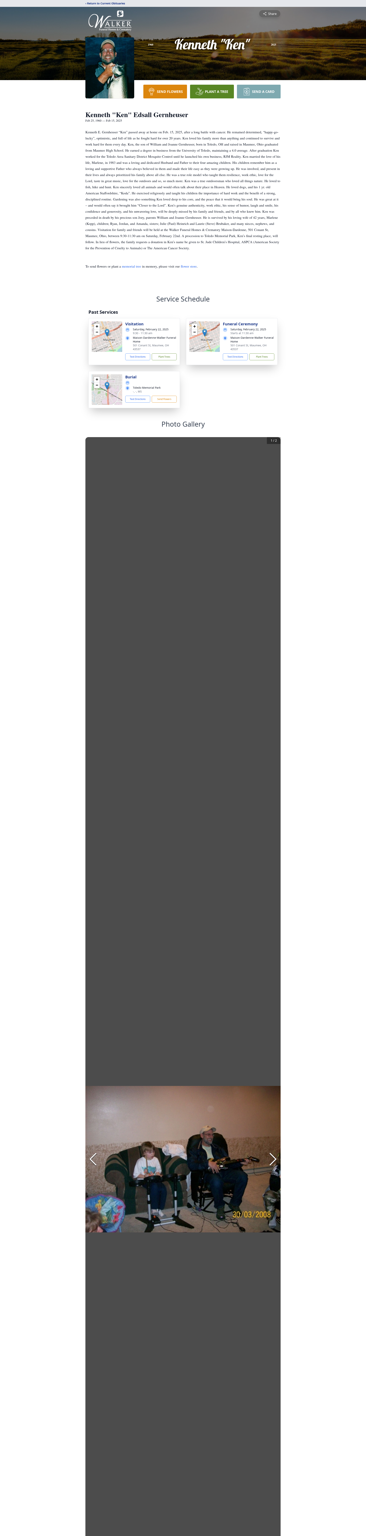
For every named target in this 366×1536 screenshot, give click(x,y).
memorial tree (131, 266)
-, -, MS (137, 391)
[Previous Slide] (93, 1159)
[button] (107, 333)
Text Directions (138, 356)
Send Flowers (164, 399)
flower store (189, 266)
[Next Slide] (273, 1159)
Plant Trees (164, 356)
